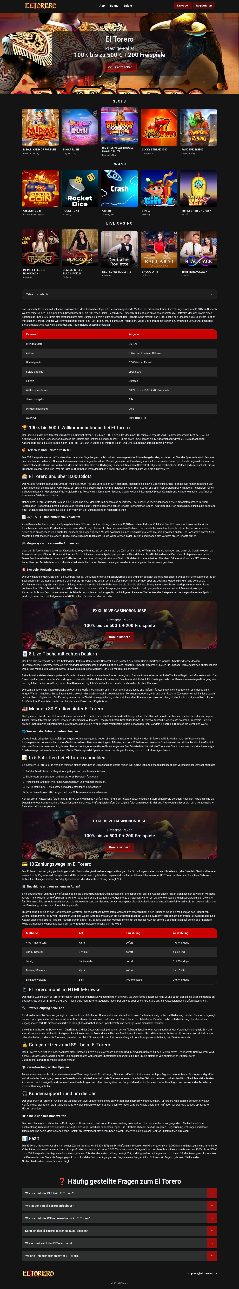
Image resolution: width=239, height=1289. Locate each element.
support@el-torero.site (202, 1273)
